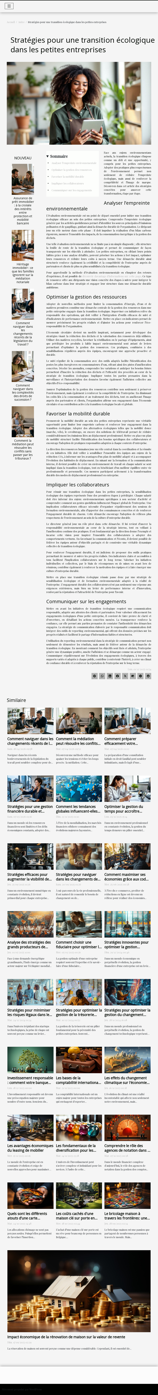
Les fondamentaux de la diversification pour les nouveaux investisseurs (76, 1150)
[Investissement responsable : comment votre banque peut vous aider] (30, 1059)
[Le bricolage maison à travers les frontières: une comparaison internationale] (127, 1195)
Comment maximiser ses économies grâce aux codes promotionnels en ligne (126, 879)
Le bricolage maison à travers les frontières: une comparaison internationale (127, 1218)
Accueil (11, 22)
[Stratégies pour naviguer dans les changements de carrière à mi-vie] (79, 856)
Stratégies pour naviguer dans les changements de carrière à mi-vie (77, 879)
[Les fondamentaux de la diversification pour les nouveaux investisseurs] (79, 1127)
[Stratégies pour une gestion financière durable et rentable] (30, 788)
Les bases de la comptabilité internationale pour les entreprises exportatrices (78, 1084)
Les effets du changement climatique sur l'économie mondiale (125, 1082)
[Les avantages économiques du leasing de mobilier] (30, 1127)
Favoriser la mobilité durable (68, 176)
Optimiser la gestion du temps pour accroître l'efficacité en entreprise (124, 811)
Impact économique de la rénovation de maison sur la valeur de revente (66, 1336)
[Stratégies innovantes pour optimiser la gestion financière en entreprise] (127, 924)
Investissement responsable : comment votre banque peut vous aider (30, 1082)
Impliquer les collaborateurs (68, 183)
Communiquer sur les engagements (72, 190)
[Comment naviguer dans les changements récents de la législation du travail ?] (23, 303)
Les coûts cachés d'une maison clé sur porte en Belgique (75, 1218)
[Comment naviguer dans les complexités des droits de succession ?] (23, 366)
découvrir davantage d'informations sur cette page (111, 276)
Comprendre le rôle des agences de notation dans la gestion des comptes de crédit (127, 1152)
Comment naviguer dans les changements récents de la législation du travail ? (23, 333)
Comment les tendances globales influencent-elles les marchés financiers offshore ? (77, 813)
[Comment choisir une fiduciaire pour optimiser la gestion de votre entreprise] (79, 924)
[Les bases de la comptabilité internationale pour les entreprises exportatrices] (79, 1059)
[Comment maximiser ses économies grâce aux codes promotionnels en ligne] (127, 856)
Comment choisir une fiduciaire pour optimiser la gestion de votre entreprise (78, 947)
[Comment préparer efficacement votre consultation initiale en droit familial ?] (127, 720)
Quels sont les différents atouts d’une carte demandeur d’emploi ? (27, 1218)
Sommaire (59, 156)
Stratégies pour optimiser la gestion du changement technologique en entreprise (127, 1017)
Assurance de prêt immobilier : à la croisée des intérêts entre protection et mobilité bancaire (23, 210)
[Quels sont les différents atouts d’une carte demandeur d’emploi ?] (30, 1195)
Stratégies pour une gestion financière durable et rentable (30, 811)
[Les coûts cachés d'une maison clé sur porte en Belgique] (79, 1195)
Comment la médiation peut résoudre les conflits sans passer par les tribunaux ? (23, 449)
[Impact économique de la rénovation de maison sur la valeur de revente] (79, 1290)
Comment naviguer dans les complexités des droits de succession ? (23, 392)
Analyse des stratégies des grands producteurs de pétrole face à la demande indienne (29, 949)
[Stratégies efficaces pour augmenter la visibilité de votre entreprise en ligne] (30, 856)
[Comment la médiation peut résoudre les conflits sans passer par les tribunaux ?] (23, 421)
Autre (21, 22)
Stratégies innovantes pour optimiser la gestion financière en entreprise (126, 947)
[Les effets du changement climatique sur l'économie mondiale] (127, 1059)
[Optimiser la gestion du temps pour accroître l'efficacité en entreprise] (127, 788)
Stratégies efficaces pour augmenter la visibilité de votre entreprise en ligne (28, 879)
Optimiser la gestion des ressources (72, 169)
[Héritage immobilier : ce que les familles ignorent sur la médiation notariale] (23, 245)
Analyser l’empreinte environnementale (74, 163)
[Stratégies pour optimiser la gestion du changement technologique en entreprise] (127, 991)
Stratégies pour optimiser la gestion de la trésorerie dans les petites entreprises (79, 1015)
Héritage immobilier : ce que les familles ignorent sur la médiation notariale (23, 273)
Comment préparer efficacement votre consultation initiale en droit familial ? (123, 745)
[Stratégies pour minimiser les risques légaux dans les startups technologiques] (30, 991)
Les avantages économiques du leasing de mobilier (30, 1148)
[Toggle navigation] (9, 6)
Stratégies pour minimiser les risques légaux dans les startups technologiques (29, 1015)
